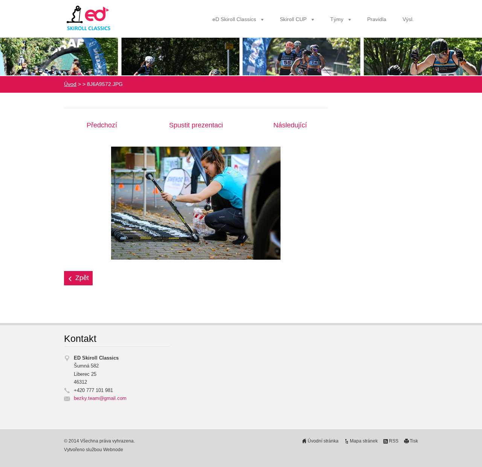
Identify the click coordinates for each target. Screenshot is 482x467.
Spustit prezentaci (196, 125)
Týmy (336, 19)
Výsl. (408, 19)
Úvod (70, 84)
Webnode (113, 449)
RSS (393, 441)
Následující (290, 125)
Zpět (82, 278)
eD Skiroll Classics (234, 19)
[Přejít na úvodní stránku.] (89, 18)
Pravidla (376, 19)
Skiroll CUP (293, 19)
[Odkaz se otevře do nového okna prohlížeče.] (196, 203)
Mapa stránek (364, 441)
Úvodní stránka (323, 441)
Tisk (414, 441)
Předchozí (102, 125)
